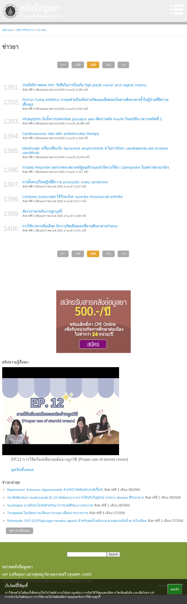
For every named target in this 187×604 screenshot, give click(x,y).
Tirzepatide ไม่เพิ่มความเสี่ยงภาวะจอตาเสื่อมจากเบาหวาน (47, 513)
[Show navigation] (176, 9)
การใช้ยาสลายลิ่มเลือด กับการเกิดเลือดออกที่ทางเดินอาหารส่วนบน (69, 226)
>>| (123, 64)
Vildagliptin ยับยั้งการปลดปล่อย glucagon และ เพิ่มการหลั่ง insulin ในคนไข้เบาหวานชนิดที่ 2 (92, 119)
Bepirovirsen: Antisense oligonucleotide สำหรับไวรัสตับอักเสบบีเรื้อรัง (55, 490)
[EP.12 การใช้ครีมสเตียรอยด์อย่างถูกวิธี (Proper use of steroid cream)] (60, 411)
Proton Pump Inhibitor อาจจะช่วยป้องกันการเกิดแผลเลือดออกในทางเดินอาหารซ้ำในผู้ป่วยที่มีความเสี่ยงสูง (95, 102)
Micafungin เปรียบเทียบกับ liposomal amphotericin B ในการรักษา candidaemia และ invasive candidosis (95, 150)
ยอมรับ (174, 589)
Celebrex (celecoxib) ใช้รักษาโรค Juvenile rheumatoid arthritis (72, 197)
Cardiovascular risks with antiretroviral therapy (60, 134)
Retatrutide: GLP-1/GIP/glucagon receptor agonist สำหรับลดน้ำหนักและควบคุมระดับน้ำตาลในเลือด (77, 521)
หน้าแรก (7, 30)
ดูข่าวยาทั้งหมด (19, 530)
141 (108, 64)
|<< (63, 64)
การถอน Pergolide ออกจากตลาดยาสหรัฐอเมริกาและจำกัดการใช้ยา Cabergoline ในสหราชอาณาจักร (95, 167)
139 (77, 64)
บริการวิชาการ (25, 30)
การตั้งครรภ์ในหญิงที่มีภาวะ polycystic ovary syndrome (65, 182)
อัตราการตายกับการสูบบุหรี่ (42, 211)
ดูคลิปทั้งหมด (22, 470)
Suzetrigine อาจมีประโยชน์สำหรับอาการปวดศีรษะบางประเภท (50, 505)
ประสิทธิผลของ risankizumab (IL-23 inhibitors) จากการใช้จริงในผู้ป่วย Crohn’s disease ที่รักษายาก (75, 497)
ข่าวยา (42, 30)
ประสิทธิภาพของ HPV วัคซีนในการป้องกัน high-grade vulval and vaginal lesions (84, 85)
